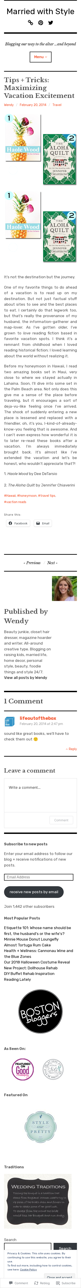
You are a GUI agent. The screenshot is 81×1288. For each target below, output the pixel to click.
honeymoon (28, 496)
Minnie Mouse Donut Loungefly (31, 939)
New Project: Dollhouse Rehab (31, 968)
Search (10, 1239)
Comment (61, 820)
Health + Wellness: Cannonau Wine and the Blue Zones (38, 953)
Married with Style (40, 11)
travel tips (47, 496)
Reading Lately (17, 979)
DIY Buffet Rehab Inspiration (29, 973)
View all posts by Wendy (25, 677)
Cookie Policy (28, 1269)
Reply (73, 749)
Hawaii (11, 496)
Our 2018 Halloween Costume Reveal (37, 962)
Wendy (9, 105)
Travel (56, 105)
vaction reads (16, 502)
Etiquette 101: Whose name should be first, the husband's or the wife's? (37, 931)
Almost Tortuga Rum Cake (27, 945)
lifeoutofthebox (38, 718)
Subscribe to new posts (25, 844)
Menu (39, 57)
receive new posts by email (34, 892)
